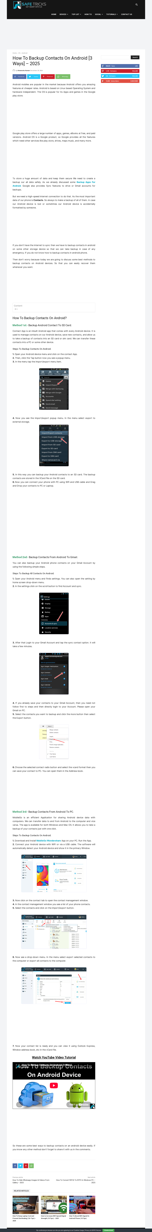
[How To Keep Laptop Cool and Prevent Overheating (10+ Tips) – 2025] (26, 1205)
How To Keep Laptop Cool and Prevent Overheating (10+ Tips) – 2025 (24, 1218)
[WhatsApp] (31, 1165)
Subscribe (134, 81)
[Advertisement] (76, 34)
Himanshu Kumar (24, 70)
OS (19, 53)
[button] (136, 4)
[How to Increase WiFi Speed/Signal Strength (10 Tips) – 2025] (54, 1205)
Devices (63, 14)
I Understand (108, 1230)
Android (24, 53)
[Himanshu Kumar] (14, 70)
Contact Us (126, 14)
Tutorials (111, 14)
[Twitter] (20, 1165)
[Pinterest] (26, 1165)
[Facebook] (15, 1165)
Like (136, 66)
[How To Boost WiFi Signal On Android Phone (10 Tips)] (82, 1205)
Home (53, 14)
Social (98, 14)
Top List (75, 14)
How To (88, 14)
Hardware (44, 1213)
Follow (135, 71)
